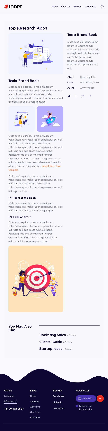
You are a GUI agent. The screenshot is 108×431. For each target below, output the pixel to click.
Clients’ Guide (50, 342)
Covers (72, 335)
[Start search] (102, 7)
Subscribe (100, 400)
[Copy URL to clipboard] (90, 96)
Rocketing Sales (52, 335)
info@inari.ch (10, 401)
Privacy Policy (85, 409)
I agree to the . (85, 407)
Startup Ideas (50, 348)
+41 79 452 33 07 (14, 408)
